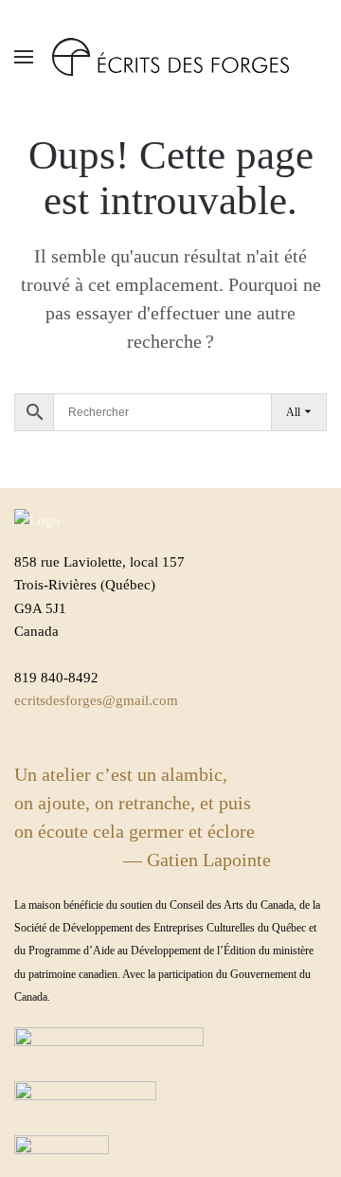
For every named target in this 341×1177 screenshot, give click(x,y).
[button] (23, 57)
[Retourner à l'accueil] (170, 57)
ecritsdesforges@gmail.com (96, 700)
